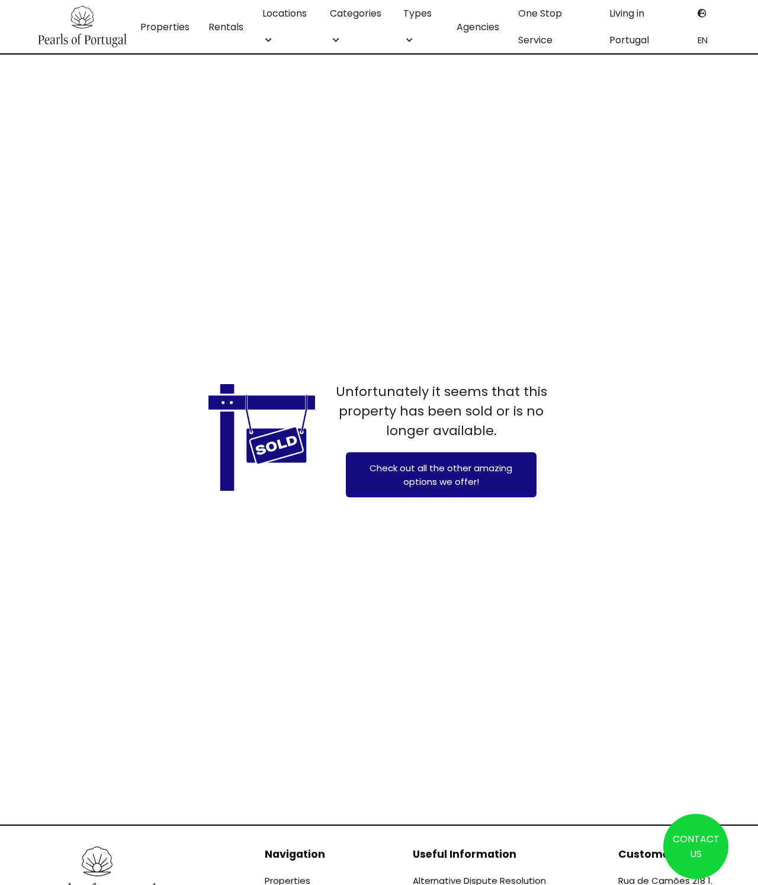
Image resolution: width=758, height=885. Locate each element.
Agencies (478, 27)
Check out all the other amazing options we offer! (441, 475)
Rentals (225, 27)
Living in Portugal (629, 27)
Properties (165, 27)
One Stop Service (540, 27)
